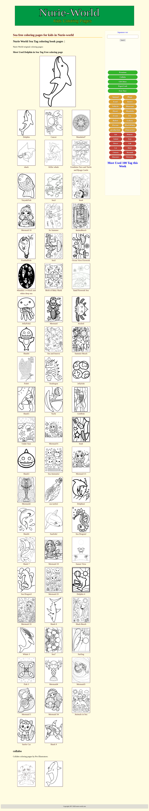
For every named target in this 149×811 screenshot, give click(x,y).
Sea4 (81, 200)
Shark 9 (53, 744)
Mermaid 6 (53, 444)
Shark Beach (81, 624)
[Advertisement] (123, 54)
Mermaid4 (53, 684)
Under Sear (26, 444)
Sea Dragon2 (81, 534)
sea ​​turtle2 (53, 504)
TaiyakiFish (26, 200)
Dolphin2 (81, 504)
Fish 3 (26, 684)
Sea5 (54, 260)
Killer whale (54, 167)
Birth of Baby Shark (53, 290)
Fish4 (26, 383)
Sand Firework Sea (81, 290)
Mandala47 (81, 137)
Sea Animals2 (53, 474)
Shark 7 (26, 564)
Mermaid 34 (54, 714)
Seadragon (53, 383)
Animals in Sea (81, 714)
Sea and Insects (53, 353)
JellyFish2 (26, 323)
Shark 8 (53, 624)
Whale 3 (26, 654)
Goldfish (81, 414)
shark (26, 167)
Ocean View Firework (81, 260)
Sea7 (54, 654)
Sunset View (81, 564)
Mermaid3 (81, 684)
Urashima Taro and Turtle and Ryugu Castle (81, 168)
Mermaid (53, 323)
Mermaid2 (26, 504)
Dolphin (26, 137)
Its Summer (53, 230)
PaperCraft (122, 86)
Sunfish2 (53, 534)
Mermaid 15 (81, 474)
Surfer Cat (26, 744)
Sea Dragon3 (26, 594)
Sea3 (54, 200)
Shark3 (26, 474)
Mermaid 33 (26, 624)
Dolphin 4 (81, 594)
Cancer (54, 137)
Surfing (81, 654)
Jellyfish (81, 383)
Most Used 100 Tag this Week (123, 164)
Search (123, 40)
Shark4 (26, 353)
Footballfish (26, 260)
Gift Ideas (123, 82)
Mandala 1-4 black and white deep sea (26, 292)
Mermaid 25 (54, 594)
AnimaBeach (81, 230)
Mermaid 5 (26, 714)
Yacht (53, 414)
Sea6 (81, 444)
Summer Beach (81, 353)
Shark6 (26, 534)
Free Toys (122, 91)
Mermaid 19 (54, 564)
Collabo (123, 77)
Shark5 (26, 414)
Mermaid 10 (26, 230)
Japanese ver (122, 32)
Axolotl (81, 323)
